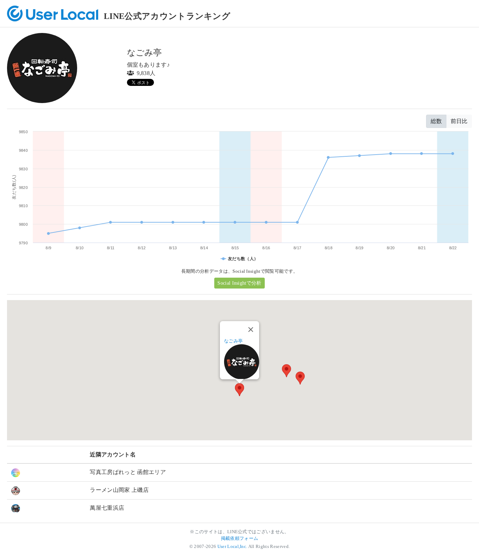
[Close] (250, 329)
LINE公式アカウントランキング (167, 16)
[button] (300, 378)
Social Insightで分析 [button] (239, 283)
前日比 (459, 121)
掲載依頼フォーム (239, 538)
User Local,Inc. (232, 546)
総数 (436, 121)
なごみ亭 (233, 341)
